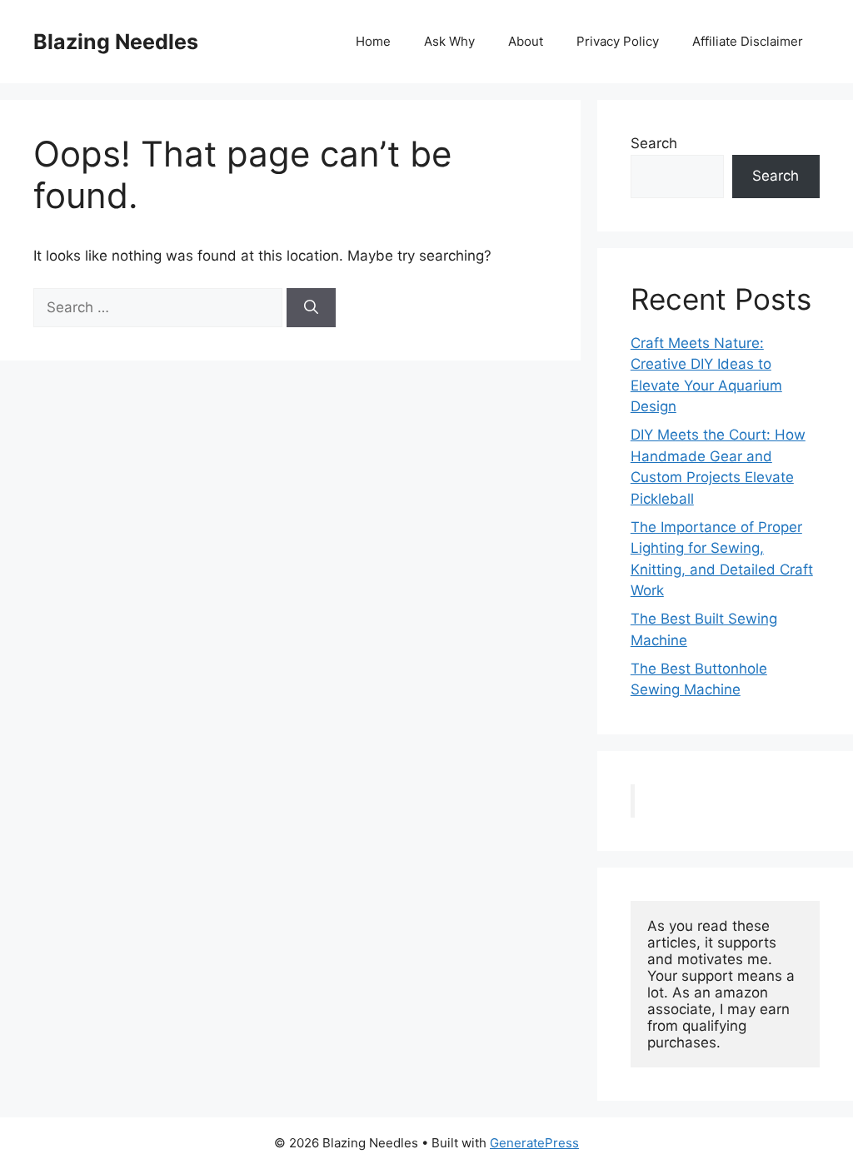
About (525, 41)
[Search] (311, 308)
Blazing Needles (115, 41)
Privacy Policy (617, 41)
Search (654, 143)
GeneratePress (534, 1143)
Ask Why (449, 41)
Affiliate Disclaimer (747, 41)
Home (373, 41)
